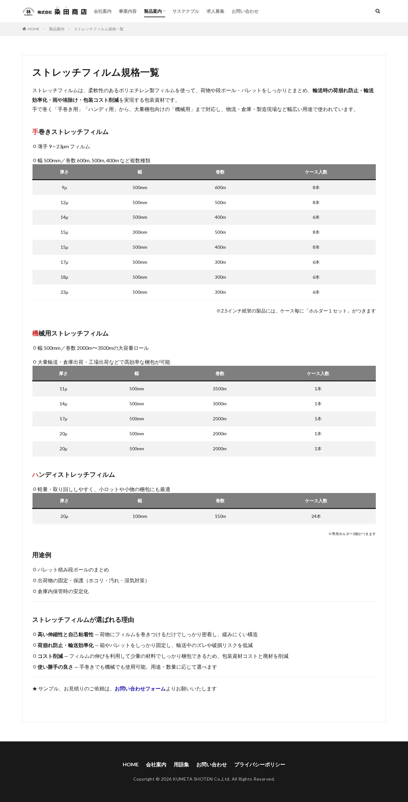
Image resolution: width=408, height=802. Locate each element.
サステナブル (185, 11)
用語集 (181, 764)
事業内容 (128, 11)
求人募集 (215, 11)
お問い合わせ (245, 11)
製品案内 (153, 11)
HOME (34, 28)
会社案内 (103, 11)
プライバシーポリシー (259, 764)
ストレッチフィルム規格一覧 (99, 28)
